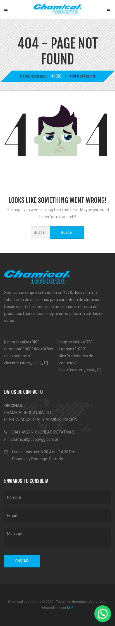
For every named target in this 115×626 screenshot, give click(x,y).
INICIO (56, 76)
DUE (70, 608)
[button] (102, 613)
